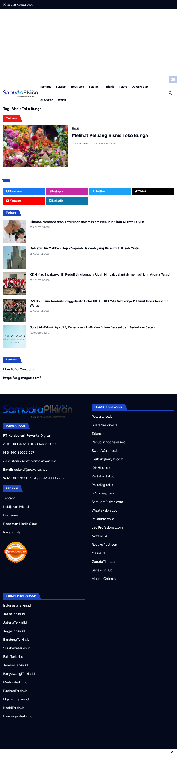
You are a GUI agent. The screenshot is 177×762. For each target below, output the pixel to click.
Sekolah (61, 86)
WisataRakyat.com (106, 510)
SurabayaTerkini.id (17, 648)
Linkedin (57, 200)
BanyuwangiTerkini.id (19, 674)
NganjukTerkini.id (16, 699)
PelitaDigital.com (105, 476)
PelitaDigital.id (102, 485)
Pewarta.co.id (102, 416)
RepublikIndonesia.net (108, 442)
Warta (62, 99)
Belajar (93, 86)
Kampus (45, 86)
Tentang (9, 498)
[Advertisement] (88, 43)
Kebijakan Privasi (16, 507)
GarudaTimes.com (106, 562)
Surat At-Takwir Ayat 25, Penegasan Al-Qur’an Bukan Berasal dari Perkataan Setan (92, 327)
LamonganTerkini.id (17, 716)
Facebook (15, 191)
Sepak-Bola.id (102, 570)
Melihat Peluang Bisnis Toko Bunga (110, 135)
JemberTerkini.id (15, 665)
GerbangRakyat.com (107, 459)
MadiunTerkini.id (15, 682)
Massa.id (98, 553)
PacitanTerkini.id (15, 691)
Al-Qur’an (46, 99)
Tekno (123, 86)
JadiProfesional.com (107, 527)
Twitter (100, 191)
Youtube (15, 200)
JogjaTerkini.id (14, 631)
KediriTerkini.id (14, 708)
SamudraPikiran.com (107, 502)
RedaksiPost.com (105, 544)
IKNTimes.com (103, 493)
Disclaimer (11, 515)
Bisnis (110, 86)
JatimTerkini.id (14, 614)
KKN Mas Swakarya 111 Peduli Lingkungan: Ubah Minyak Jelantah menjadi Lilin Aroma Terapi (100, 274)
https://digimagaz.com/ (22, 378)
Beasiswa (77, 86)
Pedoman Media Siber (20, 524)
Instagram (58, 191)
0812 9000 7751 (24, 478)
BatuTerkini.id (13, 657)
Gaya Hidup (140, 86)
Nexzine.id (99, 536)
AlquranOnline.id (104, 579)
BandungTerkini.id (16, 639)
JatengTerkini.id (15, 622)
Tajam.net (99, 434)
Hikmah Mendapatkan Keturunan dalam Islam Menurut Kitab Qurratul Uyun (87, 222)
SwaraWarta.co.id (105, 451)
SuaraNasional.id (104, 425)
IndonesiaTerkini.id (17, 605)
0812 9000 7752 (51, 478)
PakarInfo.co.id (103, 519)
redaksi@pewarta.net (30, 469)
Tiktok (142, 191)
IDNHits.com (101, 468)
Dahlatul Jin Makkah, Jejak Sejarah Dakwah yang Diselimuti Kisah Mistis (85, 248)
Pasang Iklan (12, 532)
